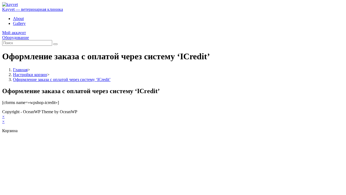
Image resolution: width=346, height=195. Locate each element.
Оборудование (15, 37)
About (18, 18)
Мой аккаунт (14, 32)
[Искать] (55, 44)
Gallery (19, 23)
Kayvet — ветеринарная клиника (32, 9)
